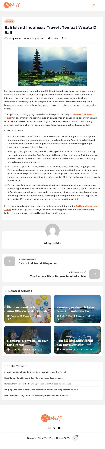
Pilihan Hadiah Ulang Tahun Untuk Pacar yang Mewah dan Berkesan (36, 395)
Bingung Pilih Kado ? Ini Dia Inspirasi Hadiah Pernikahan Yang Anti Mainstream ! (41, 390)
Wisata (9, 21)
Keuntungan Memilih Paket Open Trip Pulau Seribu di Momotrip (76, 311)
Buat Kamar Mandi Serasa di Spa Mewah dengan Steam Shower (33, 378)
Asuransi (15, 316)
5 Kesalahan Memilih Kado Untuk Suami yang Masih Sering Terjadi (35, 372)
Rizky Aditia (15, 38)
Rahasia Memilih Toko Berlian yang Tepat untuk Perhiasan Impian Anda (37, 384)
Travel (13, 349)
